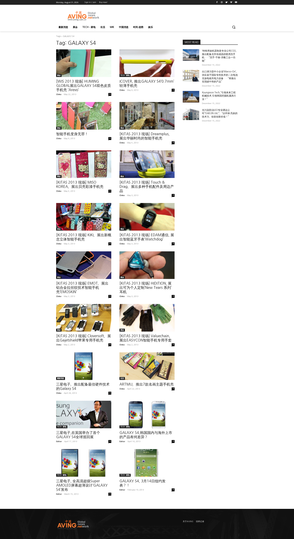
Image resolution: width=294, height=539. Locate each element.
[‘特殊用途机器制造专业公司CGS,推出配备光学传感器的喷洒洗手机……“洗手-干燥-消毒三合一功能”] (191, 55)
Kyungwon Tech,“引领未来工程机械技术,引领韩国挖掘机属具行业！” (219, 95)
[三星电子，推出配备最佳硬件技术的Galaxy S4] (83, 366)
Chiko (58, 94)
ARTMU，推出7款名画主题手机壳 (146, 384)
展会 (59, 75)
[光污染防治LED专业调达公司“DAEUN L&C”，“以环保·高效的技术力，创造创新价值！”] (191, 114)
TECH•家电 (125, 75)
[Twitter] (226, 2)
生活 (122, 378)
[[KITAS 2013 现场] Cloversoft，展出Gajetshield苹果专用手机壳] (83, 318)
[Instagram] (222, 2)
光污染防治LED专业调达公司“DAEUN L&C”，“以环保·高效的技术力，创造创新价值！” (220, 113)
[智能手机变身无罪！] (83, 116)
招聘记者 (200, 521)
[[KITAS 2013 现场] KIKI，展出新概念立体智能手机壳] (83, 217)
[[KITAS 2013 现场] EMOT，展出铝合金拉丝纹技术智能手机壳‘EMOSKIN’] (83, 265)
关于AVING (188, 521)
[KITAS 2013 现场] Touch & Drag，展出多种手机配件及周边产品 (146, 187)
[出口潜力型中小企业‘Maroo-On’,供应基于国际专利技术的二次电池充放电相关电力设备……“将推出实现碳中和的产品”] (191, 76)
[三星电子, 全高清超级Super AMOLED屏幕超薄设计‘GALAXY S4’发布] (83, 463)
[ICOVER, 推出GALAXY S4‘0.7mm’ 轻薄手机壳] (147, 63)
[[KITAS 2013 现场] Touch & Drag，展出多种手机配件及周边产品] (147, 164)
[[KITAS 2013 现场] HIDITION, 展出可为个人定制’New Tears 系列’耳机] (147, 265)
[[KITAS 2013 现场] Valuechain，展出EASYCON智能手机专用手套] (147, 318)
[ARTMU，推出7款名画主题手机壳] (147, 366)
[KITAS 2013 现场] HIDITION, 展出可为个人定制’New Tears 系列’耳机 (145, 288)
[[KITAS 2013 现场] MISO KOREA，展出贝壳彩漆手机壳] (83, 164)
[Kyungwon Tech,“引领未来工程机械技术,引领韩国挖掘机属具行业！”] (191, 97)
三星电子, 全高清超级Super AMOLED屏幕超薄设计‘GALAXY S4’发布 (82, 485)
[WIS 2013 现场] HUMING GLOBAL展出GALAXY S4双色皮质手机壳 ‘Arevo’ (83, 86)
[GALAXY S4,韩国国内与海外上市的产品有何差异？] (147, 414)
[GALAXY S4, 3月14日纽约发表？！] (147, 463)
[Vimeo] (231, 2)
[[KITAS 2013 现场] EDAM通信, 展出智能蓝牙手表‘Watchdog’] (147, 217)
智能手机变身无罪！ (72, 134)
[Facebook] (217, 2)
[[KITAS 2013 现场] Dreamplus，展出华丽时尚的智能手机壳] (147, 116)
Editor (59, 441)
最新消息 (60, 378)
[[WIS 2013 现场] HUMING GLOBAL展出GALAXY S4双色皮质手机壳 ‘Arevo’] (83, 63)
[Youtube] (236, 2)
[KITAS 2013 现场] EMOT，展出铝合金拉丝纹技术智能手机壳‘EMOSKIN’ (82, 288)
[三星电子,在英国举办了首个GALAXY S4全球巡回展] (83, 414)
